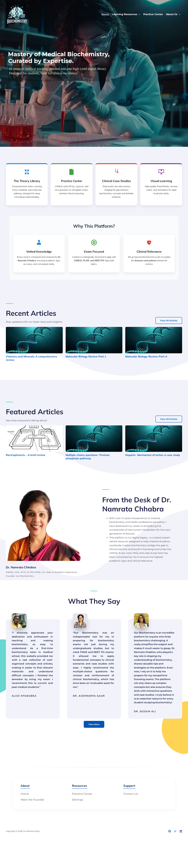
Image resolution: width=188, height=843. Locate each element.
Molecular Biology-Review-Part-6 (146, 356)
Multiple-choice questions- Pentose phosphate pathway (88, 456)
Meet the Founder (32, 799)
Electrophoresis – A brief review (25, 455)
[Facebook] (169, 831)
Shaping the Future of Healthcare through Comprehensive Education (62, 57)
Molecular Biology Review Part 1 (86, 356)
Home (105, 14)
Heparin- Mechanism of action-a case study (152, 455)
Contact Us (130, 793)
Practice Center (153, 14)
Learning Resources (124, 14)
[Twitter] (175, 831)
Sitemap (77, 799)
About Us (171, 14)
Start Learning (19, 79)
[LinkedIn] (180, 831)
